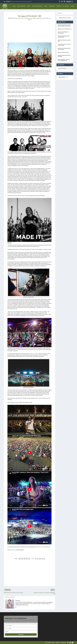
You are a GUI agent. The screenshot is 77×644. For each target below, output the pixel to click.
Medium (48, 546)
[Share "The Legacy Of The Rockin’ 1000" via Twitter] (22, 558)
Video (45, 6)
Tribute (46, 18)
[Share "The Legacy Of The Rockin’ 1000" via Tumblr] (24, 558)
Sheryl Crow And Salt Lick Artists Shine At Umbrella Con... (21, 1)
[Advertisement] (29, 32)
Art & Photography (37, 6)
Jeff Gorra (15, 18)
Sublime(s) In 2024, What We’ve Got (64, 28)
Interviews (52, 6)
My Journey (66, 6)
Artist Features (21, 6)
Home (14, 6)
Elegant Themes (12, 642)
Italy (38, 18)
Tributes (58, 6)
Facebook (39, 546)
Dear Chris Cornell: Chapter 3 (63, 52)
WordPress (22, 642)
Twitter (44, 546)
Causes (72, 6)
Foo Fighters (33, 18)
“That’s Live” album (34, 353)
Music (28, 6)
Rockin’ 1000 (19, 70)
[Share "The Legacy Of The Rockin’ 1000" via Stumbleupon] (27, 558)
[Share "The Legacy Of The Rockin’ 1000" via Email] (29, 558)
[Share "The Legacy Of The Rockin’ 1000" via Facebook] (19, 558)
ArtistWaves (27, 18)
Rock (43, 18)
